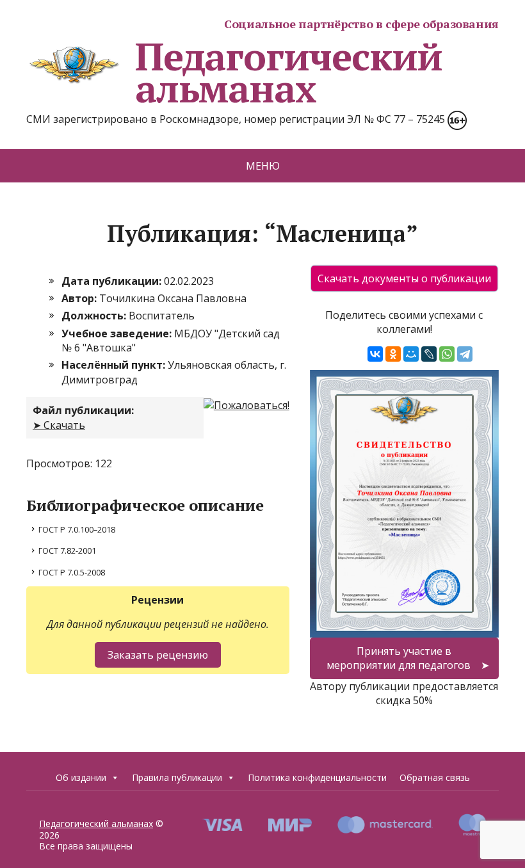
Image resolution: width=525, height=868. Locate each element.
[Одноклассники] (393, 354)
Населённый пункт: (114, 365)
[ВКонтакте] (375, 354)
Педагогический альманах (288, 72)
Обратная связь (435, 777)
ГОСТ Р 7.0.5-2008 (71, 572)
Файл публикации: (83, 410)
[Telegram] (464, 354)
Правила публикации (177, 777)
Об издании (81, 777)
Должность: (95, 316)
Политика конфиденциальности (317, 777)
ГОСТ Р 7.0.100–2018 (76, 529)
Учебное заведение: (117, 333)
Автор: (80, 298)
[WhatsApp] (447, 354)
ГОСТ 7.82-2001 (67, 550)
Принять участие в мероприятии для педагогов (399, 658)
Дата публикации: (112, 281)
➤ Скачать (59, 425)
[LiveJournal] (429, 354)
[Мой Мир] (411, 354)
